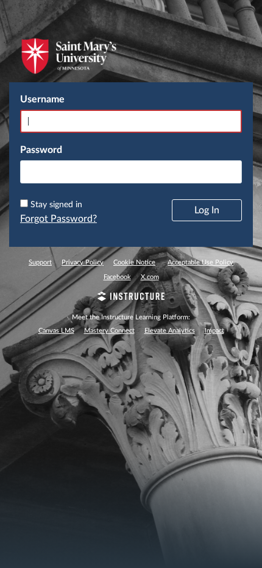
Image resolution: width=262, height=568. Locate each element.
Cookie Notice (134, 262)
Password (41, 150)
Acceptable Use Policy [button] (200, 262)
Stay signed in (56, 205)
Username (42, 99)
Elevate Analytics (169, 330)
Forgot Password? (58, 219)
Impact (214, 330)
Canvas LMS (56, 330)
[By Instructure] (131, 298)
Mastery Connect (109, 330)
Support (40, 262)
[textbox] (131, 171)
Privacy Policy (83, 262)
